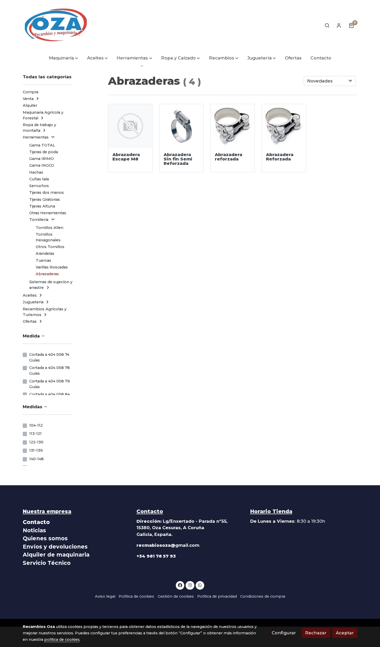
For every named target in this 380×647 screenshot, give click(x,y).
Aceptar (345, 632)
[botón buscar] (327, 25)
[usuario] (338, 25)
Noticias (34, 530)
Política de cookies (136, 596)
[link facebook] (180, 585)
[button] (63, 58)
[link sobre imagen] (130, 126)
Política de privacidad (217, 596)
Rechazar (315, 632)
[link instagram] (190, 585)
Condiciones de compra (262, 596)
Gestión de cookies (176, 596)
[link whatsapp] (200, 585)
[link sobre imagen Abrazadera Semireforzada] (181, 126)
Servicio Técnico (47, 563)
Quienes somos (45, 538)
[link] (56, 25)
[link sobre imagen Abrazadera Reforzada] (233, 126)
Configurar (284, 632)
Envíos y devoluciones (55, 546)
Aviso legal (105, 596)
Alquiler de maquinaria (56, 554)
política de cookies (62, 639)
